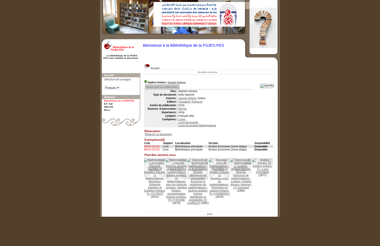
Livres (182, 119)
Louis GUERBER (262, 171)
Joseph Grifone (177, 82)
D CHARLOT (197, 201)
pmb (209, 214)
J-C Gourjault (241, 187)
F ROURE (179, 200)
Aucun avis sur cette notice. (162, 87)
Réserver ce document (158, 134)
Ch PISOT (157, 193)
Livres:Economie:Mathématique (197, 125)
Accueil (154, 68)
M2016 (182, 108)
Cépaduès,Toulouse (190, 101)
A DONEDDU (222, 193)
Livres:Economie (188, 122)
